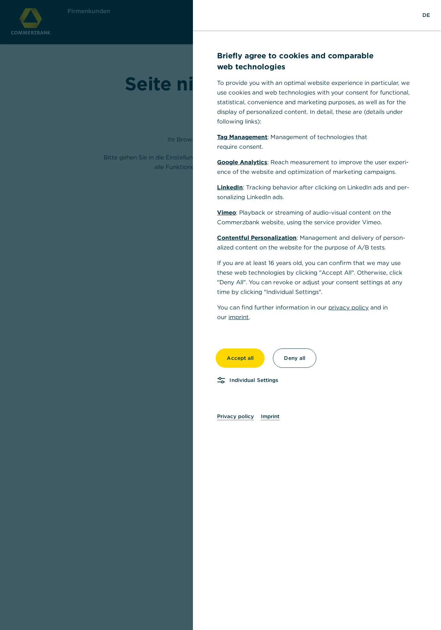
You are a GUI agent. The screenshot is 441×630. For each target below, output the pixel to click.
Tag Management (242, 137)
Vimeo (226, 212)
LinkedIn (230, 187)
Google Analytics (242, 162)
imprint (238, 317)
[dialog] (220, 315)
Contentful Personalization (257, 238)
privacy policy (348, 307)
